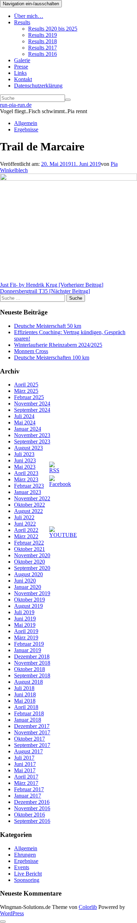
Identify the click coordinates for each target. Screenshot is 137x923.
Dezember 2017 (32, 726)
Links (20, 73)
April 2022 (26, 530)
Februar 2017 (29, 789)
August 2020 (28, 574)
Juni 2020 (25, 581)
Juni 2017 (25, 764)
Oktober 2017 (29, 739)
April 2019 (26, 631)
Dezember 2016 (32, 802)
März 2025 (26, 391)
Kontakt (23, 79)
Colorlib (88, 907)
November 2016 (32, 808)
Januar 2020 (27, 587)
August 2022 (28, 511)
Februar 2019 (29, 644)
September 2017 (32, 745)
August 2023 (28, 448)
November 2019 (32, 593)
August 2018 (28, 682)
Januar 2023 (27, 492)
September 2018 (32, 675)
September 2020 (32, 568)
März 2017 (26, 783)
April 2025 (26, 385)
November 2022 (32, 498)
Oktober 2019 (29, 600)
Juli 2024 (24, 416)
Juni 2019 (25, 619)
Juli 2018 (24, 688)
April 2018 (26, 707)
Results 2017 (42, 48)
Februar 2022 (29, 543)
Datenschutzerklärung (38, 86)
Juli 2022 (24, 517)
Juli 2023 (24, 454)
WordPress (12, 913)
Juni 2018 (25, 694)
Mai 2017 (24, 770)
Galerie (22, 60)
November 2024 (32, 404)
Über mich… (28, 16)
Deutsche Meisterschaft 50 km (47, 326)
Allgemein (25, 123)
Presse (21, 67)
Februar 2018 (29, 713)
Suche (75, 298)
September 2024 (32, 410)
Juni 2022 (25, 524)
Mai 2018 (24, 701)
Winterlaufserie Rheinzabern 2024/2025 (58, 345)
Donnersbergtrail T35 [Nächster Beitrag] (45, 291)
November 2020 (32, 555)
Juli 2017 (24, 758)
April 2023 (26, 473)
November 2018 (32, 663)
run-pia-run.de (16, 105)
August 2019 (28, 606)
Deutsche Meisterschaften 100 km (51, 357)
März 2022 (26, 536)
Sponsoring (26, 880)
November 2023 (32, 435)
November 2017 (32, 732)
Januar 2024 (27, 429)
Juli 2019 (24, 612)
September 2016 (32, 821)
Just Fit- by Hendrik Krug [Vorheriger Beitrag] (51, 285)
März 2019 (26, 638)
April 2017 (26, 777)
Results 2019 (42, 35)
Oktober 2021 (29, 549)
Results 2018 (42, 41)
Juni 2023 (25, 460)
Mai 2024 (24, 422)
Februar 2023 (29, 486)
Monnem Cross (31, 351)
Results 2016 (42, 54)
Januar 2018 (27, 720)
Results (22, 22)
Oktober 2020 (29, 562)
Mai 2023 (24, 467)
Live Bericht (28, 874)
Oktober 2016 (29, 815)
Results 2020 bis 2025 (52, 29)
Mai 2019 (24, 625)
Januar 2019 (27, 650)
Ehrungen (25, 855)
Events (21, 867)
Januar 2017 (27, 796)
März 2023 (26, 479)
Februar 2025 (29, 397)
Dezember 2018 (32, 656)
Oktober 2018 (29, 669)
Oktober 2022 (29, 505)
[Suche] (68, 100)
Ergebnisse (26, 129)
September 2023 (32, 441)
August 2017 (28, 751)
